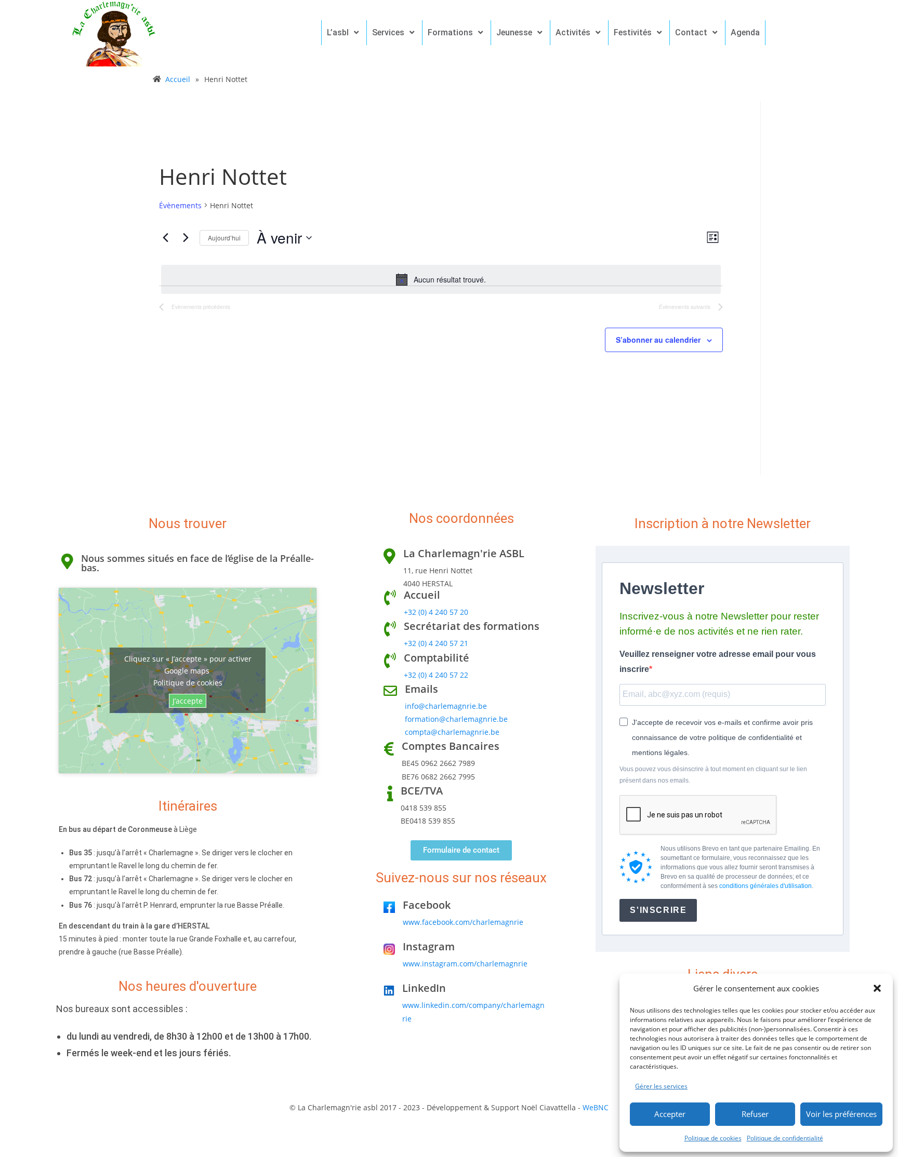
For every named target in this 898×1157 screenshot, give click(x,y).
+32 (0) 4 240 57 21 (436, 643)
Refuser (755, 1114)
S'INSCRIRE (658, 910)
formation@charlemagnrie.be (456, 719)
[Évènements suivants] (185, 238)
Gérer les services (661, 1086)
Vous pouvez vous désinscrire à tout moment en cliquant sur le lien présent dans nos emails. (713, 774)
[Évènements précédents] (165, 238)
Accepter (669, 1114)
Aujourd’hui (224, 237)
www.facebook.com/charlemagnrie (463, 922)
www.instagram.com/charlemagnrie (465, 963)
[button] (877, 988)
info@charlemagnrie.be (446, 706)
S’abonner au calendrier (658, 339)
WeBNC (596, 1107)
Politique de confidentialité (785, 1138)
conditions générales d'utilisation (765, 886)
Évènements (180, 205)
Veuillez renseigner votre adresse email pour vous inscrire (717, 662)
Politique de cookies (713, 1138)
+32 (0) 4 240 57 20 (436, 612)
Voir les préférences (841, 1114)
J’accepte (188, 701)
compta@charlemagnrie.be (452, 732)
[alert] (441, 279)
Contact (691, 32)
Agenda (745, 32)
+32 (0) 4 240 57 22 (436, 675)
